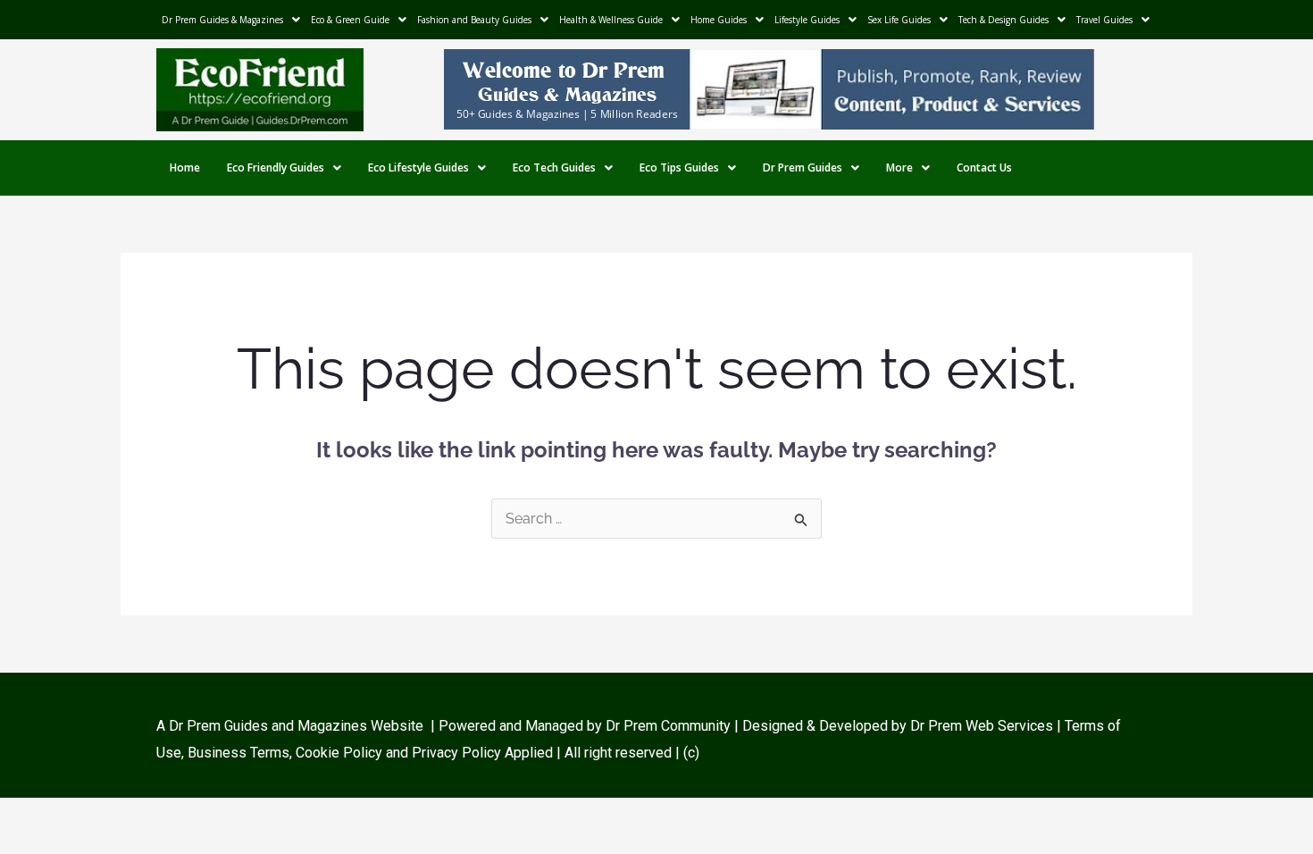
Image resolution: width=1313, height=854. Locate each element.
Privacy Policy (456, 752)
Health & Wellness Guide (611, 19)
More (899, 167)
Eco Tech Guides (554, 167)
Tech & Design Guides (1003, 19)
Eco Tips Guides (679, 167)
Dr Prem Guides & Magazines (222, 19)
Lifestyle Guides (807, 19)
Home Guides (718, 19)
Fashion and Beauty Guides (474, 19)
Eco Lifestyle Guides (418, 167)
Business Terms (238, 752)
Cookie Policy (341, 752)
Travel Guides (1104, 19)
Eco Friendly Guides (275, 167)
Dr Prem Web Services (981, 725)
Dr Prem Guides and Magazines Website (296, 725)
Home (185, 167)
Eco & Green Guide (350, 19)
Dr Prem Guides (802, 167)
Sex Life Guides (899, 19)
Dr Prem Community (668, 725)
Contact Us (984, 167)
